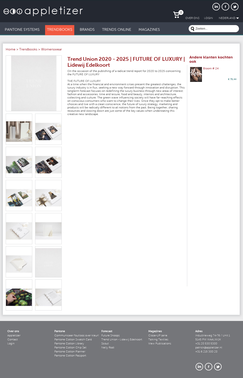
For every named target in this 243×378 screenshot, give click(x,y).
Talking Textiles (158, 339)
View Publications (159, 343)
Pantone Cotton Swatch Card (73, 339)
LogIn (208, 18)
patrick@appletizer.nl (208, 347)
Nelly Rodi (107, 347)
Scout (105, 343)
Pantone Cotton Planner (69, 351)
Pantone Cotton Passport (70, 355)
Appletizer (13, 335)
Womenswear (51, 49)
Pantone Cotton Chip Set (70, 347)
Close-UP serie (157, 335)
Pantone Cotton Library (69, 343)
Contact (12, 339)
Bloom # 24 (211, 68)
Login (10, 343)
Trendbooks (28, 49)
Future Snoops (110, 335)
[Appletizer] (43, 9)
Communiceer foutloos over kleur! (76, 335)
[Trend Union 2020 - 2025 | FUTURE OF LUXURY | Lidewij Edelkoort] (33, 83)
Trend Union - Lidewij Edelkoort (121, 339)
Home (10, 49)
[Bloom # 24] (196, 74)
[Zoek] (192, 29)
